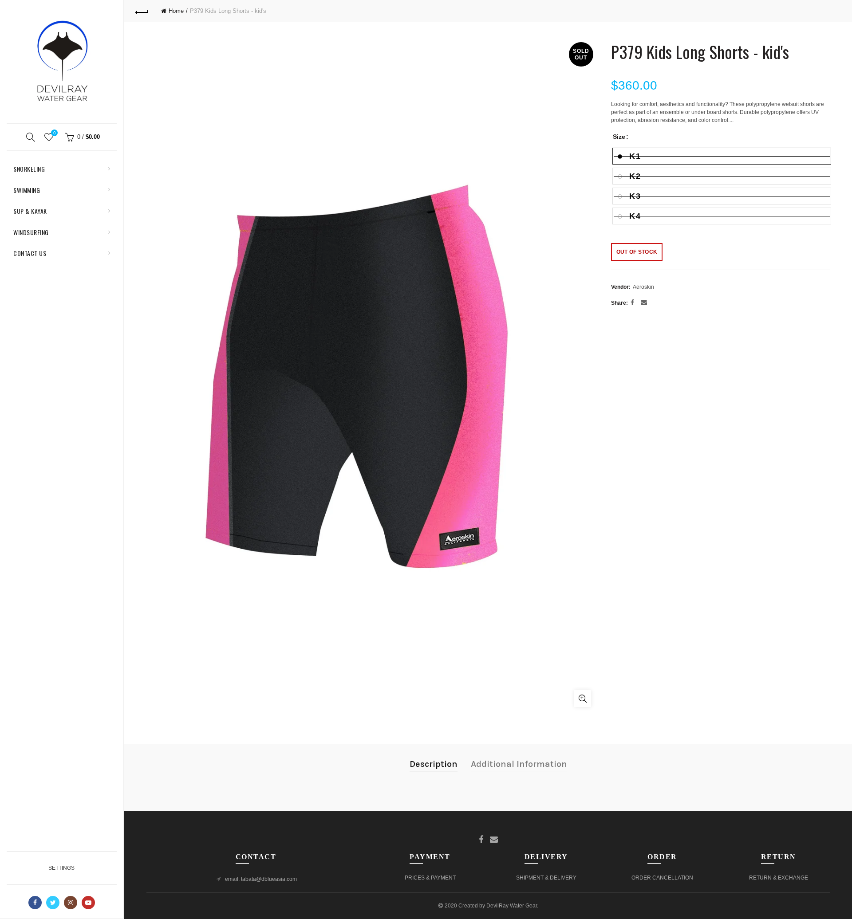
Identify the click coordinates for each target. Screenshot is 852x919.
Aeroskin (643, 287)
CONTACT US (29, 253)
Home (176, 11)
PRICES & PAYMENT (430, 878)
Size (619, 136)
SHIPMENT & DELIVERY (546, 878)
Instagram (70, 902)
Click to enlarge (582, 698)
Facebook (35, 902)
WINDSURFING (31, 232)
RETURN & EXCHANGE (778, 878)
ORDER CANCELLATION (662, 878)
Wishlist (54, 132)
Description (434, 764)
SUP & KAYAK (30, 211)
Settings (61, 868)
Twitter (52, 902)
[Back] (142, 11)
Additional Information (519, 764)
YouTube (88, 902)
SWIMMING (26, 190)
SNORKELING (29, 168)
